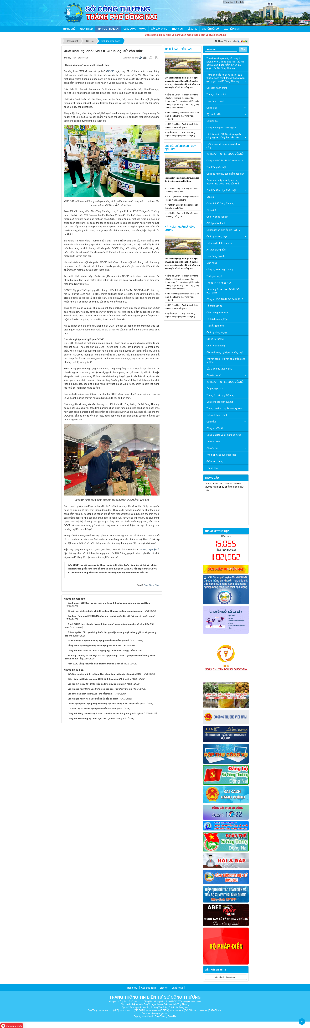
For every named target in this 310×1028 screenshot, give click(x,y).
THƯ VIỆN (177, 29)
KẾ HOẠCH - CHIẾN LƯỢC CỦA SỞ (225, 153)
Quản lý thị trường (216, 345)
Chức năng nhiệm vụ (217, 312)
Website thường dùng (225, 977)
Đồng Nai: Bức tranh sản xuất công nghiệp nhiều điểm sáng (98, 650)
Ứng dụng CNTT (215, 388)
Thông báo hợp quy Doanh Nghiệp (224, 408)
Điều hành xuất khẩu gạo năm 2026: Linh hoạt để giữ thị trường (99, 678)
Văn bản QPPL (159, 29)
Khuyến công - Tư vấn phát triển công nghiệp (226, 360)
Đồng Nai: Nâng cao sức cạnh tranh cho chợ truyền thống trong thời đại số (105, 713)
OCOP (110, 71)
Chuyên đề (212, 120)
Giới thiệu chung (215, 461)
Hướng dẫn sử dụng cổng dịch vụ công (224, 145)
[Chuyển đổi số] (226, 619)
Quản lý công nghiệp (217, 216)
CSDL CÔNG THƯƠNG (135, 29)
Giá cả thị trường (215, 338)
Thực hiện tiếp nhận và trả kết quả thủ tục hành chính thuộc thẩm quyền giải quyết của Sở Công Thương (226, 78)
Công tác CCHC (215, 428)
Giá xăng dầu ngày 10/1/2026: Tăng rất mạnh (90, 693)
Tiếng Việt (228, 2)
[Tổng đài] (226, 811)
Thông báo (212, 468)
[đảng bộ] (226, 774)
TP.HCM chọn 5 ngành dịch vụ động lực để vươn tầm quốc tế (98, 640)
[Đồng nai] (226, 876)
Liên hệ (164, 987)
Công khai (212, 107)
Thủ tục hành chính (216, 94)
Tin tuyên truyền (215, 276)
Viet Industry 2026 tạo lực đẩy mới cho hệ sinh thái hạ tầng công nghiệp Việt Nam (109, 602)
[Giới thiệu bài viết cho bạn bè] (145, 57)
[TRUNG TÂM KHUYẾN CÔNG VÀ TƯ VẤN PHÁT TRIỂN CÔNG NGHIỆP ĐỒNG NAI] (226, 825)
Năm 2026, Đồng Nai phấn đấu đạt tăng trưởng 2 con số (95, 663)
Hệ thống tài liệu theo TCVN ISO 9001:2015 (223, 291)
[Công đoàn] (226, 841)
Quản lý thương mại (217, 236)
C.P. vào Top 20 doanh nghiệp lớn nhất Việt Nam (92, 708)
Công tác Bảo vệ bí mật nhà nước (224, 434)
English (240, 2)
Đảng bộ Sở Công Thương (220, 269)
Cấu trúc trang (148, 987)
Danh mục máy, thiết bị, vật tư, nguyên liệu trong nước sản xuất (223, 182)
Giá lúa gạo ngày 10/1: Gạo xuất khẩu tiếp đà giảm (93, 698)
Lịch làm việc (213, 441)
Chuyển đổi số (210, 29)
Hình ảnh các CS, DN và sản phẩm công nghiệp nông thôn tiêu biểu (224, 135)
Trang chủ (69, 29)
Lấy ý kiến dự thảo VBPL (219, 368)
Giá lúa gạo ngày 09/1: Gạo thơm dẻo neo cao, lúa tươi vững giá (100, 688)
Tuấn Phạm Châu (152, 585)
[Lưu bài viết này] (157, 57)
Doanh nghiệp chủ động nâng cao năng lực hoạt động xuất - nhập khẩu (103, 703)
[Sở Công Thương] (73, 12)
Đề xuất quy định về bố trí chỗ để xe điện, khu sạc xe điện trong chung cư (105, 610)
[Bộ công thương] (226, 716)
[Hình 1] (226, 568)
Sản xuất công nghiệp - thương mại (225, 352)
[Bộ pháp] (226, 945)
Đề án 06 (192, 29)
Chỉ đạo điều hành (216, 223)
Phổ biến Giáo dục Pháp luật (221, 190)
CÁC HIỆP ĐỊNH (231, 29)
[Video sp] (226, 695)
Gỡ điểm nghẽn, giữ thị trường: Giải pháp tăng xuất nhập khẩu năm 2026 (104, 673)
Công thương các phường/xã (221, 127)
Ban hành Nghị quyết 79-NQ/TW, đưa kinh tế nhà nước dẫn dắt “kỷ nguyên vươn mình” (111, 615)
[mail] (226, 753)
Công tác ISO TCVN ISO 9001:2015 (225, 160)
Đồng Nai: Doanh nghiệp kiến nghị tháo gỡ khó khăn (94, 718)
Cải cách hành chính (217, 87)
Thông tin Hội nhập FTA (219, 282)
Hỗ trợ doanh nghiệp (217, 319)
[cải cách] (226, 794)
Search (210, 196)
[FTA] (226, 733)
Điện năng (212, 262)
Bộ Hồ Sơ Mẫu (214, 114)
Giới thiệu (86, 29)
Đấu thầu (211, 421)
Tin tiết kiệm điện (215, 325)
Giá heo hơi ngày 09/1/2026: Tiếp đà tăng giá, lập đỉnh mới (97, 683)
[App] (226, 589)
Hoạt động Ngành (216, 256)
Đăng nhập (177, 987)
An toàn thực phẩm (216, 249)
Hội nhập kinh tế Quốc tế (219, 243)
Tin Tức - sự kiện (108, 29)
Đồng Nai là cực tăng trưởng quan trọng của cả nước (94, 645)
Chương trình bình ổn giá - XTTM (224, 229)
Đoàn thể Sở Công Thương (220, 203)
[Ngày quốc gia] (226, 657)
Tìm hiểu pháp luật (216, 167)
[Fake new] (226, 914)
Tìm (243, 49)
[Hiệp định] (226, 893)
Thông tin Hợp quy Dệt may (221, 395)
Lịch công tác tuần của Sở (220, 401)
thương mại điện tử (150, 549)
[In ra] (151, 57)
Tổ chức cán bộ (214, 305)
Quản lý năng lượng (217, 332)
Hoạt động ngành (215, 101)
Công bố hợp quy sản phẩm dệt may (225, 173)
